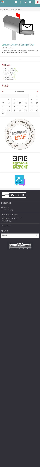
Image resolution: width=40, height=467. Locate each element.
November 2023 (10, 71)
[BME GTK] (2, 1)
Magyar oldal (6, 226)
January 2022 (9, 73)
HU (30, 2)
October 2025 (9, 69)
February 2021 (9, 75)
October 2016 (9, 79)
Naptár (5, 85)
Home (2, 9)
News (7, 9)
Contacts (6, 207)
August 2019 (9, 77)
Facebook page (8, 210)
